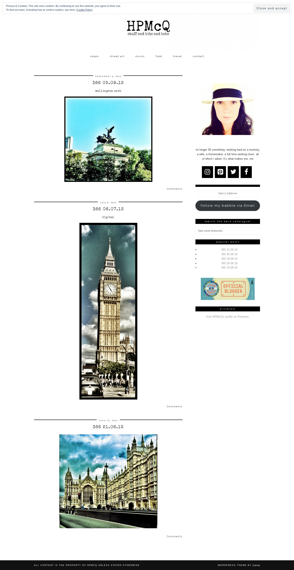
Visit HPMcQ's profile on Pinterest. (227, 316)
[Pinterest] (220, 172)
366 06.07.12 (108, 209)
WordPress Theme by (239, 565)
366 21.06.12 (108, 427)
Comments (175, 188)
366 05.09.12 (108, 83)
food (159, 56)
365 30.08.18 (229, 254)
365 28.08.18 (229, 263)
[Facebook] (246, 172)
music (140, 56)
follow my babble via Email (228, 205)
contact (198, 56)
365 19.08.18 (229, 267)
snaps (94, 56)
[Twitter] (233, 172)
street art (117, 56)
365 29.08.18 (229, 258)
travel (177, 56)
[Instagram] (207, 172)
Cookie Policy (84, 9)
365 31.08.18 (229, 249)
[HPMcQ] (147, 26)
